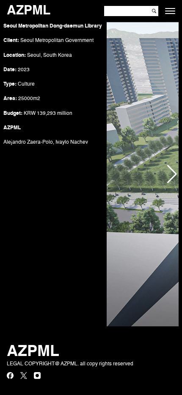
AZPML (28, 11)
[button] (172, 174)
